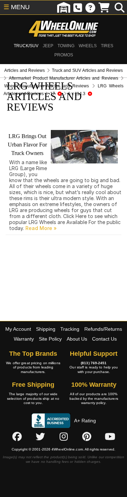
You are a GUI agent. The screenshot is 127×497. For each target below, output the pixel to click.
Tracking (69, 329)
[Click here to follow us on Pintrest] (87, 437)
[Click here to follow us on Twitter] (40, 437)
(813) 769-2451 (94, 363)
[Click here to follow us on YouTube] (110, 437)
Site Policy (50, 339)
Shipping (45, 329)
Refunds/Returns (103, 329)
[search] (120, 7)
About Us (77, 339)
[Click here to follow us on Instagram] (63, 437)
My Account (18, 329)
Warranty (24, 339)
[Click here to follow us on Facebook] (17, 437)
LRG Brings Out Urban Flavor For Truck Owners (27, 144)
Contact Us (104, 339)
